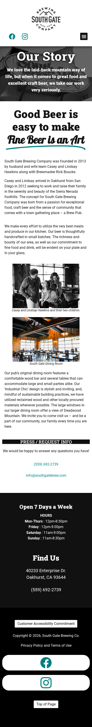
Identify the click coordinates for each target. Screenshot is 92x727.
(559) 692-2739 (46, 464)
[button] (84, 36)
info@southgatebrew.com (46, 475)
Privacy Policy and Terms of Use (46, 645)
